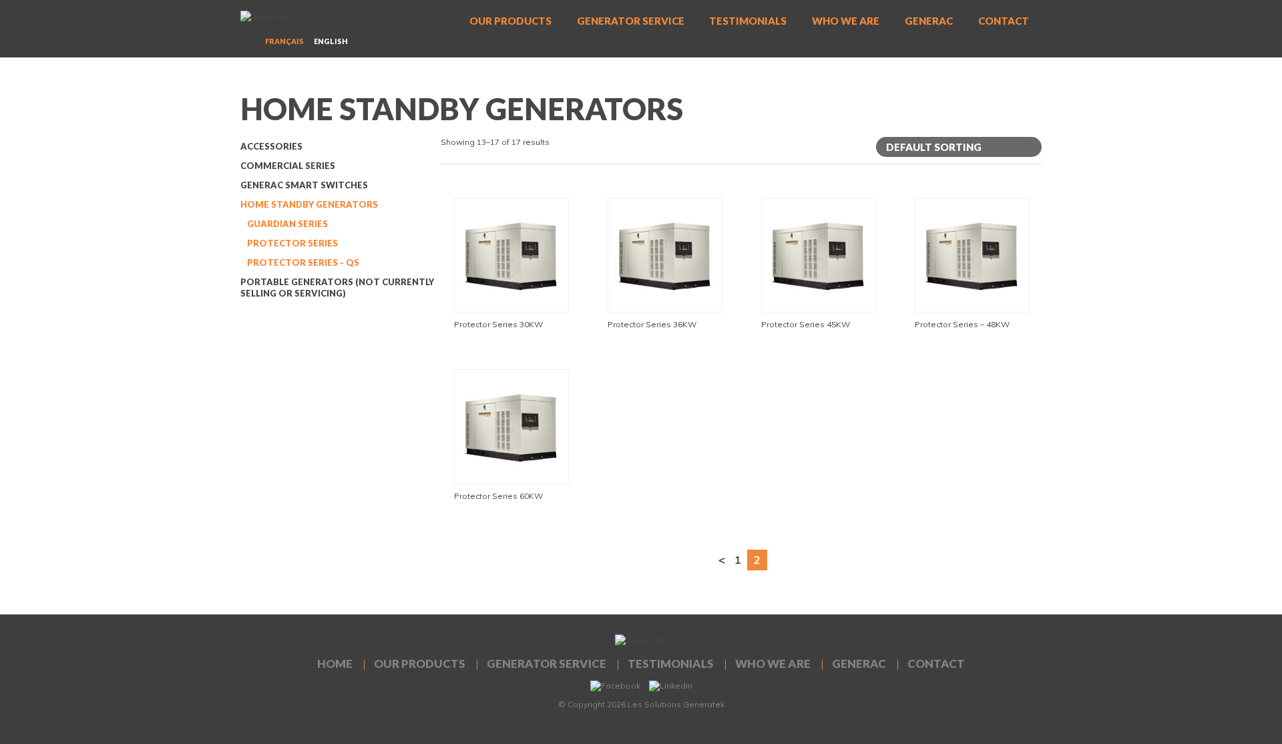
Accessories (271, 146)
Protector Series (292, 243)
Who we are (845, 21)
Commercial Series (287, 165)
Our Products (510, 21)
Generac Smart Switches (304, 185)
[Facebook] (615, 686)
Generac (929, 21)
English (331, 41)
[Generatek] (300, 20)
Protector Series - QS (303, 262)
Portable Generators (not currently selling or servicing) (337, 287)
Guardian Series (287, 223)
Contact (1003, 21)
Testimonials (748, 21)
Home (335, 664)
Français (284, 41)
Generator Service (630, 21)
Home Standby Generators (309, 204)
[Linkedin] (670, 686)
